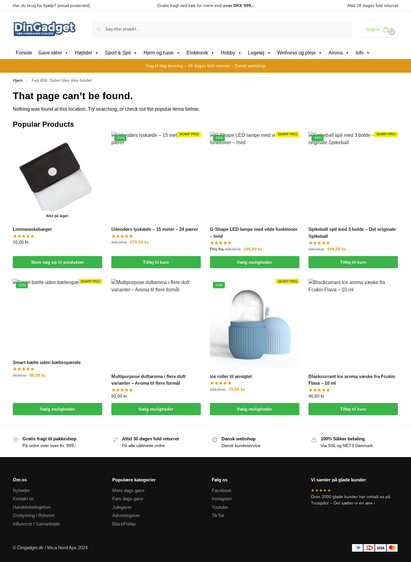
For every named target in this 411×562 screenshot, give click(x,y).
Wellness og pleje (296, 52)
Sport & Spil (118, 52)
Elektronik (197, 52)
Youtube (220, 507)
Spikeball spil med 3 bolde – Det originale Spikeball (352, 233)
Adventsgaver (126, 515)
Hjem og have (159, 52)
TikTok (218, 515)
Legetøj (256, 52)
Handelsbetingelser (32, 507)
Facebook (222, 490)
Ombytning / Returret (33, 515)
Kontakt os (23, 498)
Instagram (222, 498)
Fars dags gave (127, 498)
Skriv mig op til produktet (57, 262)
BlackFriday (124, 523)
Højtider (83, 52)
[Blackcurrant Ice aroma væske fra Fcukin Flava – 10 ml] (353, 323)
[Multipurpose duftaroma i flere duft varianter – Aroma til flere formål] (156, 323)
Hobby (228, 52)
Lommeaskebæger (32, 229)
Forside (24, 52)
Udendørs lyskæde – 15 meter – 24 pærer (154, 229)
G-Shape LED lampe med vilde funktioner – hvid (254, 233)
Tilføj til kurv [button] (156, 262)
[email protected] (73, 5)
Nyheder (21, 490)
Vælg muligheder (254, 262)
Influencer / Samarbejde (36, 523)
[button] (380, 29)
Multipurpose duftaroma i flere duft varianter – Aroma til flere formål (148, 380)
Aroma (336, 52)
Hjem (18, 80)
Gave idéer (50, 52)
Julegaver (122, 507)
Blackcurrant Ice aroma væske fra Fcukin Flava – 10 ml (351, 380)
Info (360, 52)
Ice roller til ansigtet (231, 376)
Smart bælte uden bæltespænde (47, 362)
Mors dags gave (128, 490)
